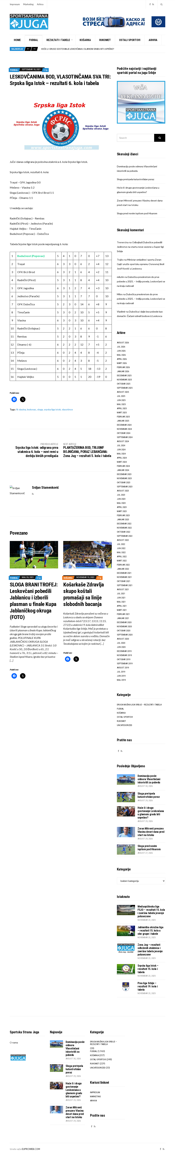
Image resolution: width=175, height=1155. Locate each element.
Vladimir (121, 311)
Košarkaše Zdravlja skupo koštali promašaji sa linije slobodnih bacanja (83, 594)
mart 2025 (122, 412)
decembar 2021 (124, 573)
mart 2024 (122, 462)
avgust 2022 (123, 540)
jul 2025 (121, 396)
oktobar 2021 (123, 581)
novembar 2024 (124, 429)
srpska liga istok (52, 409)
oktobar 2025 (123, 383)
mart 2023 (122, 511)
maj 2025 (121, 404)
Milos (120, 294)
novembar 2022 (124, 527)
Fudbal (33, 40)
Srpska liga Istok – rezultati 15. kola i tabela (148, 969)
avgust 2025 (123, 392)
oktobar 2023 (123, 482)
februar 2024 (123, 466)
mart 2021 (122, 610)
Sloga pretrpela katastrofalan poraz (135, 179)
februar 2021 (123, 614)
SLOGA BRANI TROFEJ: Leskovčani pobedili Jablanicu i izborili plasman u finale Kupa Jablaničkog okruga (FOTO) (34, 600)
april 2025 (122, 408)
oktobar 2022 (123, 532)
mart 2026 (122, 363)
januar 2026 (123, 371)
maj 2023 (121, 503)
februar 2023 (123, 515)
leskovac (31, 409)
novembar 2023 (124, 478)
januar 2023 (123, 519)
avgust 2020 (123, 638)
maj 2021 (121, 601)
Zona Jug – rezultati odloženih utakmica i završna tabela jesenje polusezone (150, 949)
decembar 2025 (124, 375)
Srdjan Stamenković (45, 487)
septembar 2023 (124, 486)
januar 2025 (123, 420)
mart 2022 (122, 560)
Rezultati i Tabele (58, 40)
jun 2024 (121, 449)
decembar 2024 (124, 425)
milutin (120, 276)
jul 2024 (121, 445)
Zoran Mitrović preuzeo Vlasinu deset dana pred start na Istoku (151, 832)
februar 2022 (123, 564)
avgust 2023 (123, 490)
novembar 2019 (124, 655)
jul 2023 (121, 495)
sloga (40, 409)
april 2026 (122, 359)
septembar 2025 (124, 388)
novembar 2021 (124, 577)
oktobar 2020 (123, 630)
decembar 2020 (124, 622)
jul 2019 (121, 671)
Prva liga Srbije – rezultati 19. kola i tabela (148, 986)
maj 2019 (121, 680)
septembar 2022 (124, 536)
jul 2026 (121, 346)
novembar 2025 (124, 379)
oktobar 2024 (123, 433)
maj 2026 (121, 355)
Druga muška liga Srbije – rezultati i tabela (139, 704)
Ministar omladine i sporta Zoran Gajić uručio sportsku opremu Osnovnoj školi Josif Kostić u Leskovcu (140, 264)
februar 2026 (123, 367)
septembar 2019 (124, 663)
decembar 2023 (124, 474)
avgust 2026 (123, 342)
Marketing (28, 4)
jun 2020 (121, 647)
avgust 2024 (123, 441)
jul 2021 (121, 593)
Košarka (85, 40)
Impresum (15, 4)
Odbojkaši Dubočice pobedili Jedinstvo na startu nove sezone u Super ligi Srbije (140, 247)
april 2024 (122, 457)
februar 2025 (123, 416)
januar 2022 (123, 569)
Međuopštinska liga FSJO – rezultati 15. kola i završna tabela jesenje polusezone (151, 911)
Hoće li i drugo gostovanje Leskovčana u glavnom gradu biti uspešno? (77, 49)
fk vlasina (21, 409)
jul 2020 (121, 643)
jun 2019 (121, 676)
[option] (103, 48)
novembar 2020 (124, 626)
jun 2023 (121, 499)
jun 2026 (121, 351)
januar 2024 (123, 470)
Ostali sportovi (129, 40)
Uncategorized (124, 725)
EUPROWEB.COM (31, 1149)
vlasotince (67, 409)
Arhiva (40, 4)
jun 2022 (121, 548)
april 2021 (122, 606)
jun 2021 (121, 597)
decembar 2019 (124, 651)
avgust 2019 (123, 667)
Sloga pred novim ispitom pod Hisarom (137, 213)
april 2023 (122, 507)
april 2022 (122, 556)
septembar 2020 (124, 634)
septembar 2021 (124, 585)
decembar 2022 (124, 523)
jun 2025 (121, 400)
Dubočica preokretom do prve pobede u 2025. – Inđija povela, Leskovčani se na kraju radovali (141, 281)
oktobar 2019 (123, 659)
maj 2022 (121, 552)
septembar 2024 (124, 437)
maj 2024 (121, 453)
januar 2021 (123, 618)
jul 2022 (121, 544)
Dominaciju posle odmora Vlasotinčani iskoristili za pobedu (149, 779)
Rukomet (105, 40)
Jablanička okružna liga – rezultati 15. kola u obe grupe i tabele (150, 930)
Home (17, 40)
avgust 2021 (123, 589)
